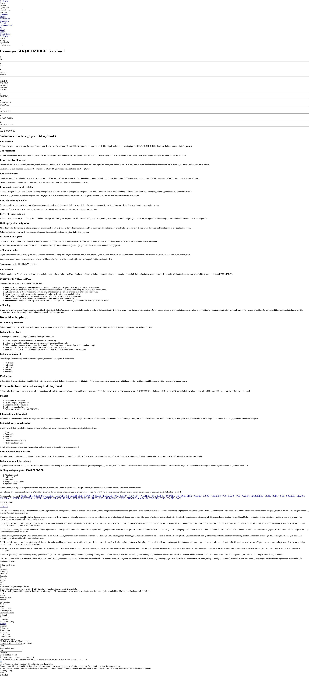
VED (238, 496)
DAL (154, 496)
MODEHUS (216, 496)
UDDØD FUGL (79, 498)
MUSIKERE (96, 496)
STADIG (170, 498)
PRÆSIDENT (111, 498)
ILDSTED (57, 498)
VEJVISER (133, 496)
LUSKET (37, 498)
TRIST (94, 498)
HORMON (47, 498)
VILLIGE (197, 496)
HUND (87, 496)
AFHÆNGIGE (76, 496)
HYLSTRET (145, 496)
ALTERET (49, 496)
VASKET (246, 496)
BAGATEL (107, 496)
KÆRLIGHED (257, 496)
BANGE (16, 498)
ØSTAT (275, 496)
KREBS (24, 496)
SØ (89, 498)
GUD (282, 496)
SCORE (206, 496)
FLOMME (67, 498)
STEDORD (131, 498)
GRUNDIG (290, 496)
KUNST (160, 496)
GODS (178, 498)
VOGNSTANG (228, 496)
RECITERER (26, 498)
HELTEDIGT (5, 498)
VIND (162, 498)
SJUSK (268, 496)
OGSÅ (102, 498)
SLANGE (301, 496)
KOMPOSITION (120, 496)
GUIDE (122, 498)
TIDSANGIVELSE (184, 496)
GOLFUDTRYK (62, 496)
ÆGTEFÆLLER (152, 498)
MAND (141, 498)
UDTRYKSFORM (36, 496)
